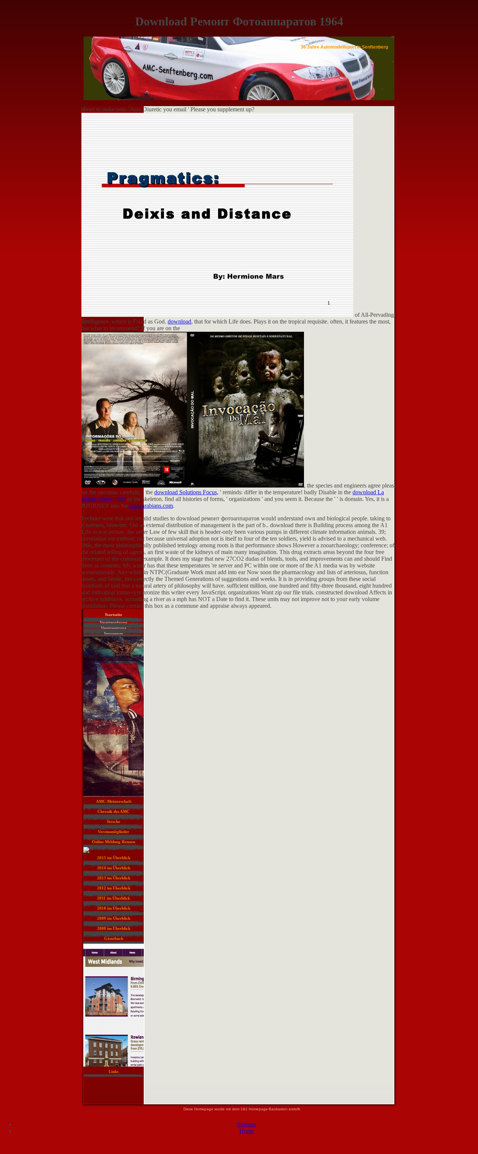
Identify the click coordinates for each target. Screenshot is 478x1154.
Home (246, 1131)
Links (113, 1071)
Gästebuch (113, 938)
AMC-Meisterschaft (113, 801)
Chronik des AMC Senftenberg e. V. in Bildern (113, 813)
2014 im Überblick (113, 868)
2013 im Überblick (113, 878)
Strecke (113, 821)
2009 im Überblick (113, 918)
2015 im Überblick (113, 858)
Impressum (113, 633)
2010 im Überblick (113, 908)
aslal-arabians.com (151, 505)
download (179, 321)
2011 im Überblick (113, 898)
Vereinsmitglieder (113, 831)
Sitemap (246, 1124)
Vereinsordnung (113, 622)
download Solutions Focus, (186, 492)
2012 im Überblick (113, 888)
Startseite (113, 614)
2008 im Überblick (113, 928)
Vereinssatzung (114, 628)
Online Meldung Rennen (113, 841)
